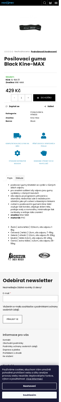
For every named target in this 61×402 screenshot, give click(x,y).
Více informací (34, 378)
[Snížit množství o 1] (14, 97)
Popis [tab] (9, 178)
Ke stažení (8, 356)
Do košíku (46, 97)
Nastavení (29, 386)
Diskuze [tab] (19, 178)
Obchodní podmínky (13, 343)
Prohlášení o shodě (12, 353)
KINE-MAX (19, 82)
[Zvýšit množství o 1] (28, 97)
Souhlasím (29, 395)
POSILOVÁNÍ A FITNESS (36, 113)
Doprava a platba (11, 349)
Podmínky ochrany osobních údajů (20, 346)
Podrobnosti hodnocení (44, 51)
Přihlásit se (12, 319)
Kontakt (6, 339)
